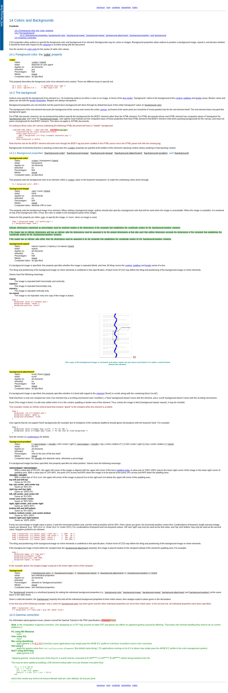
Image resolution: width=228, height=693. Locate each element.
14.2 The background (24, 33)
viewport (47, 45)
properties (126, 7)
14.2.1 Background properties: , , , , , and (93, 35)
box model (127, 98)
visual (34, 74)
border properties (38, 100)
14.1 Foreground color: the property (34, 31)
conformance (33, 437)
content (178, 98)
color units (32, 49)
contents (116, 7)
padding (187, 98)
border (199, 98)
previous (101, 7)
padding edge (123, 470)
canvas (103, 109)
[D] (134, 357)
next (108, 7)
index (134, 7)
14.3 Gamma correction (25, 38)
